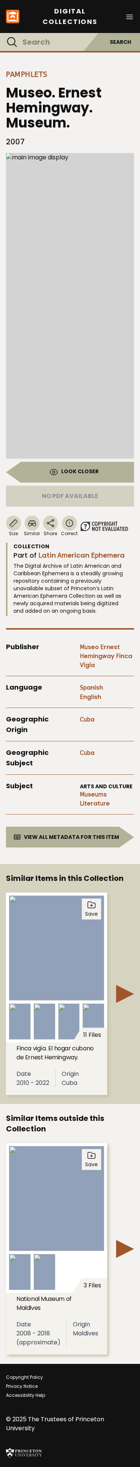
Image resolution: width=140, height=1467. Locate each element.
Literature (95, 803)
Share (50, 533)
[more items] (125, 994)
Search (120, 42)
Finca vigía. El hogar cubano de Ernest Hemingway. (55, 1053)
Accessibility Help (25, 1395)
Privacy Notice (22, 1386)
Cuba (87, 719)
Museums (93, 794)
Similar (32, 533)
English (90, 697)
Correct (69, 533)
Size (13, 533)
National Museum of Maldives (44, 1303)
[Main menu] (129, 16)
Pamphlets (26, 74)
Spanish (91, 687)
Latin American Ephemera (81, 555)
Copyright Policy (24, 1377)
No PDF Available (70, 496)
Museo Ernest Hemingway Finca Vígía (106, 656)
